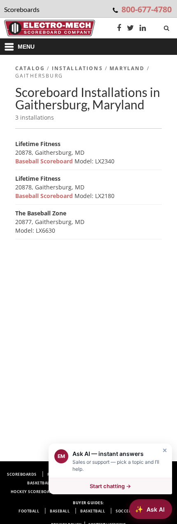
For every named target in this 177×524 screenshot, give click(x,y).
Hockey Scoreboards (34, 491)
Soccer (123, 511)
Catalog (30, 68)
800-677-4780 (146, 9)
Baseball (60, 511)
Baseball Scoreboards (134, 474)
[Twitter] (130, 29)
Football (29, 511)
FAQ (162, 491)
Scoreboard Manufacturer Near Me (108, 491)
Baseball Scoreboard (45, 161)
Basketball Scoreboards (54, 483)
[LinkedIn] (143, 29)
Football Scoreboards (72, 474)
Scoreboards (22, 474)
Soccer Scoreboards (116, 483)
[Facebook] (119, 29)
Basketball (92, 511)
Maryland (126, 68)
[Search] (167, 26)
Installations (77, 68)
